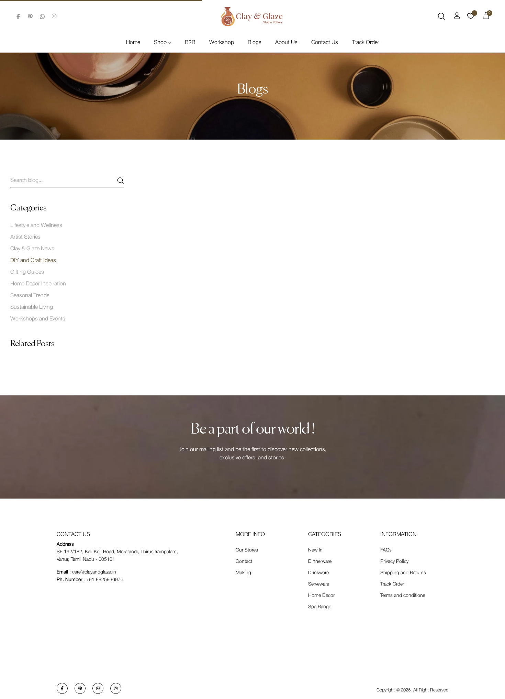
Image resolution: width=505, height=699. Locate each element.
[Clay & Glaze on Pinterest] (30, 16)
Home (133, 42)
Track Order (365, 42)
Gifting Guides (27, 272)
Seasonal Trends (29, 295)
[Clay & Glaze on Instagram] (54, 16)
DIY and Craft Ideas (33, 260)
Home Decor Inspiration (38, 284)
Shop (160, 42)
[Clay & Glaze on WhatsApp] (42, 16)
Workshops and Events (37, 319)
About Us (286, 42)
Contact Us (324, 42)
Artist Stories (25, 237)
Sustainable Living (31, 307)
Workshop (221, 42)
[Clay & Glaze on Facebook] (18, 16)
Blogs (254, 42)
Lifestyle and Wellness (36, 225)
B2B (190, 42)
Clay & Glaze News (32, 249)
